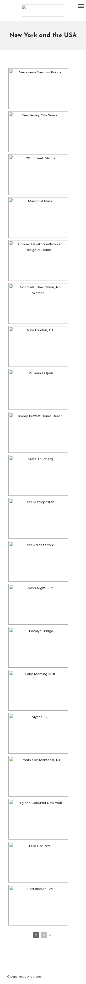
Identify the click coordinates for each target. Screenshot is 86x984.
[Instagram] (21, 6)
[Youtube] (15, 6)
